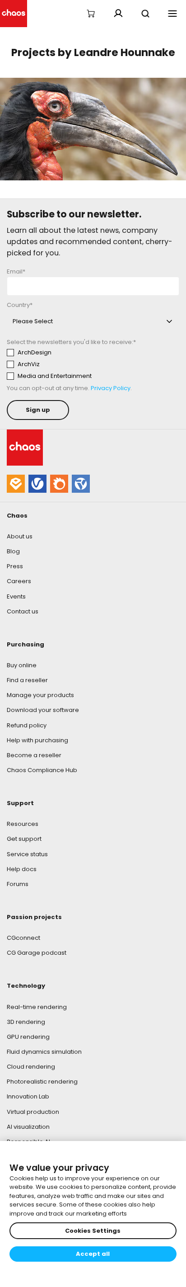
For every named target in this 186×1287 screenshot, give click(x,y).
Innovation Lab (28, 1096)
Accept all (93, 1253)
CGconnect (23, 937)
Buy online (22, 665)
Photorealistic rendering (42, 1081)
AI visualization (28, 1126)
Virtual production (33, 1112)
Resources (22, 824)
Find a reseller (27, 680)
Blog (13, 551)
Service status (27, 854)
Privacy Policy (110, 388)
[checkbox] (91, 364)
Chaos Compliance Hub (42, 770)
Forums (17, 884)
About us (20, 536)
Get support (24, 838)
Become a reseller (34, 755)
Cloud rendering (31, 1066)
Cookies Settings (93, 1230)
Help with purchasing (37, 740)
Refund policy (26, 725)
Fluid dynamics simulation (44, 1051)
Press (15, 566)
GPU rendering (28, 1036)
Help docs (22, 869)
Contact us (22, 611)
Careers (19, 581)
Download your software (43, 710)
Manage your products (40, 695)
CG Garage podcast (36, 952)
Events (16, 596)
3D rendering (26, 1022)
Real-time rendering (37, 1007)
